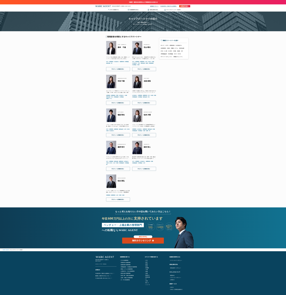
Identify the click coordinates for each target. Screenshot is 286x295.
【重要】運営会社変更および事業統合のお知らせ (143, 2)
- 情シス (147, 282)
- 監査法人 (147, 275)
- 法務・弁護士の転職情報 (126, 277)
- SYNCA (172, 287)
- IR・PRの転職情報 (125, 280)
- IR (146, 279)
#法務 (168, 48)
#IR (182, 51)
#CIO (175, 54)
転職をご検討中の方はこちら (102, 276)
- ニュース (147, 284)
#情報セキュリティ (178, 56)
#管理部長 (172, 45)
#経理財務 (163, 48)
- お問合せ (172, 279)
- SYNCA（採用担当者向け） (176, 289)
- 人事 (146, 269)
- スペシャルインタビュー (176, 260)
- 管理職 (147, 268)
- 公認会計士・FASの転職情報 (127, 271)
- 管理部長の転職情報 (125, 262)
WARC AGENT (6, 249)
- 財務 (146, 266)
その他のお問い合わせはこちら (102, 278)
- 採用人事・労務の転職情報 (127, 275)
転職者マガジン (154, 6)
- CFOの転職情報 (124, 260)
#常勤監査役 (164, 54)
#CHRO (170, 51)
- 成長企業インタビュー (175, 268)
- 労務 (146, 271)
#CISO (179, 54)
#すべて (163, 45)
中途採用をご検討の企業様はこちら (104, 273)
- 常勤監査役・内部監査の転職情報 (128, 267)
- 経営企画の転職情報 (125, 273)
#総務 (178, 51)
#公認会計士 (179, 45)
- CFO (146, 260)
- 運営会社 (172, 275)
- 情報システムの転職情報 (126, 269)
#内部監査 (170, 54)
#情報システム (174, 48)
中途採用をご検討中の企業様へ (168, 6)
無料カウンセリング (141, 240)
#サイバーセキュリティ (166, 56)
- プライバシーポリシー (175, 277)
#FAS (162, 51)
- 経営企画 (147, 277)
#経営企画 (181, 48)
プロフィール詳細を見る (117, 69)
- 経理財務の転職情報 (125, 264)
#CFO (167, 45)
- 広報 (146, 281)
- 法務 (146, 273)
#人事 (165, 51)
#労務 (174, 51)
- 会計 (146, 262)
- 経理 (146, 264)
